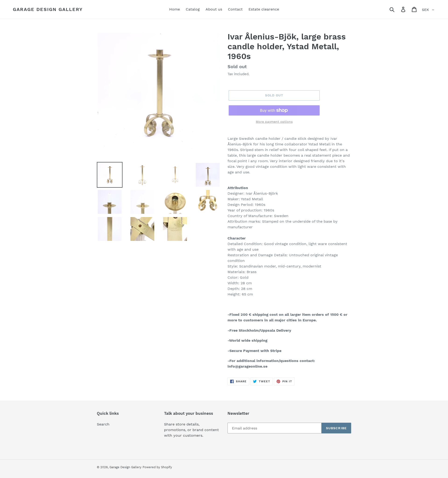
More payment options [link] (274, 121)
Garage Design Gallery (48, 9)
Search (103, 424)
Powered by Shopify (157, 467)
